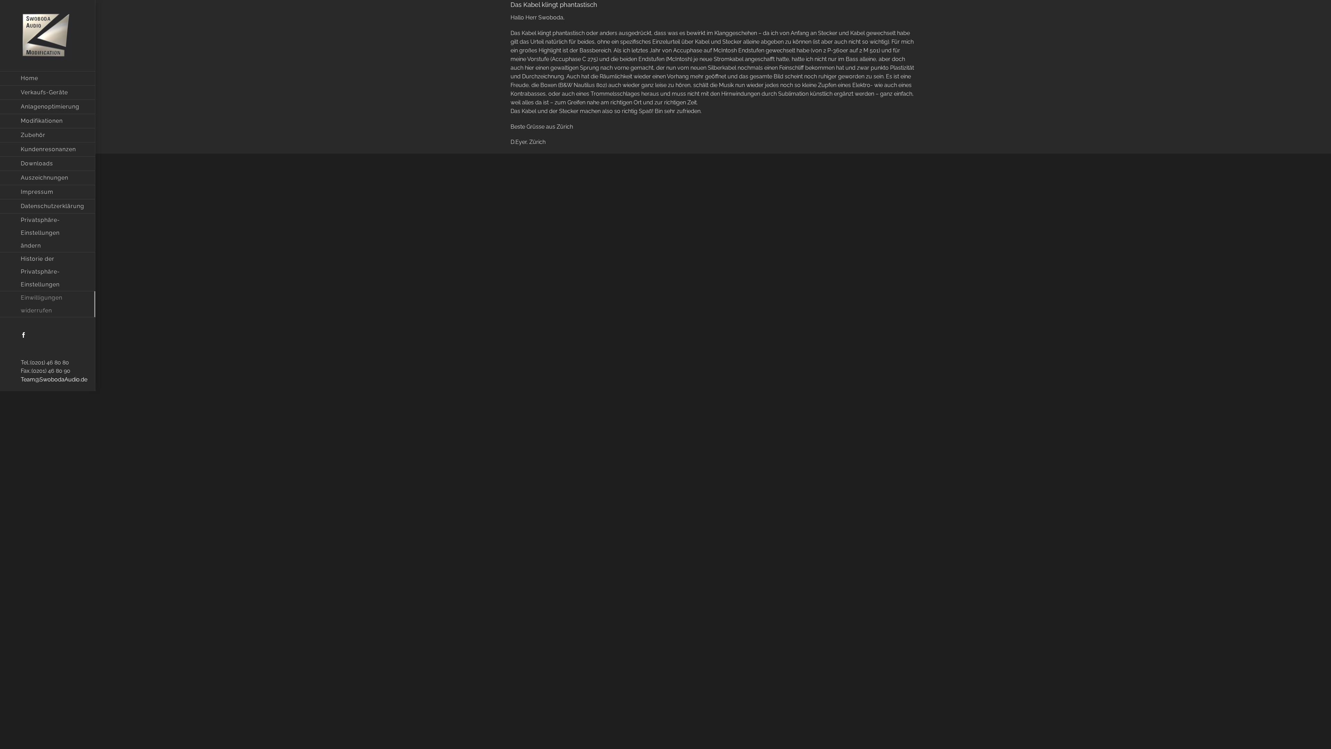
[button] (47, 233)
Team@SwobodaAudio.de (54, 379)
